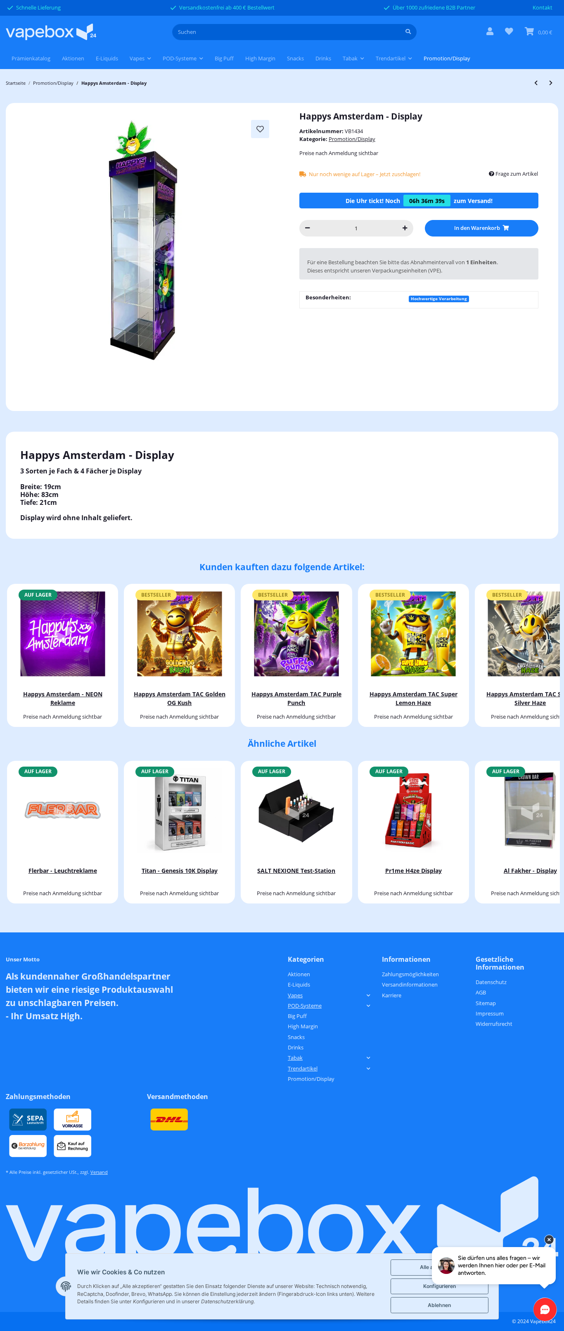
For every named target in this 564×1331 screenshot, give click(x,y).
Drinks (295, 1047)
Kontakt (542, 7)
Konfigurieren (439, 1286)
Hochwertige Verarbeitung (439, 298)
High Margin (303, 1026)
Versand (99, 1172)
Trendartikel (303, 1068)
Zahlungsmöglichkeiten (410, 974)
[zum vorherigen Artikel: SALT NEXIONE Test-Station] (535, 83)
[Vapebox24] (51, 32)
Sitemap (486, 1003)
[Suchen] (408, 32)
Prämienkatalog (31, 58)
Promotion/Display (352, 139)
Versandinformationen (410, 984)
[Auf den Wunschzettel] (260, 129)
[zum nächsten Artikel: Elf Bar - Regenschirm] (550, 83)
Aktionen (299, 974)
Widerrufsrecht (494, 1024)
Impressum (490, 1013)
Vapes (295, 995)
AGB (481, 992)
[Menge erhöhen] (405, 228)
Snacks (296, 1037)
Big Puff (297, 1016)
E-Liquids (299, 984)
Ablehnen (439, 1305)
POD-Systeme (305, 1005)
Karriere (391, 995)
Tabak (295, 1057)
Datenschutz (491, 982)
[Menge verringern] (307, 228)
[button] (490, 32)
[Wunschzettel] (509, 32)
